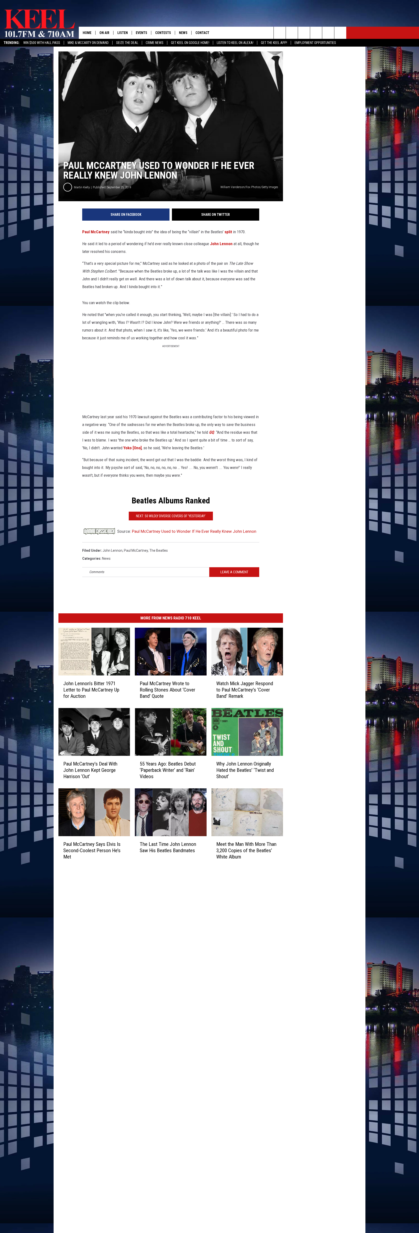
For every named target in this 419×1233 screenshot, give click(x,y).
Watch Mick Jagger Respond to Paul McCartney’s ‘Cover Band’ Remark (244, 689)
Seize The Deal (127, 43)
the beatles (158, 550)
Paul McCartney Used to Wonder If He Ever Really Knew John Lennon (194, 531)
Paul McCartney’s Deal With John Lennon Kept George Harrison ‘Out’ (90, 770)
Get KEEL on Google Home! (190, 43)
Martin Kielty (82, 187)
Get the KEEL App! (274, 43)
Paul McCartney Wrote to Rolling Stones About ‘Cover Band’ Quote (167, 689)
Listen (122, 33)
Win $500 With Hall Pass (41, 43)
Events (141, 33)
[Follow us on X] (340, 33)
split (228, 231)
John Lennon (221, 243)
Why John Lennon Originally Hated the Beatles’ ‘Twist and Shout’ (245, 770)
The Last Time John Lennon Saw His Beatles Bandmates (168, 847)
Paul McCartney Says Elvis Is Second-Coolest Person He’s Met (92, 850)
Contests (163, 33)
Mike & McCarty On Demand (88, 43)
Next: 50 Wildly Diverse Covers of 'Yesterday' (171, 516)
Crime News (154, 43)
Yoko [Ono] (132, 447)
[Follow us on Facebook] (304, 33)
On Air (104, 33)
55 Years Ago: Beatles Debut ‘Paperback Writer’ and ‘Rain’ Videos (168, 770)
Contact (202, 33)
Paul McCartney (96, 231)
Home (87, 33)
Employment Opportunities (315, 43)
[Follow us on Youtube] (328, 33)
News (183, 33)
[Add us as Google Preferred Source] (292, 33)
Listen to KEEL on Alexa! (235, 43)
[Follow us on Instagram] (316, 33)
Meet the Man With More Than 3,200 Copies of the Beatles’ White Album (246, 850)
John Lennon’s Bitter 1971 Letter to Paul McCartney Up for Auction (91, 689)
